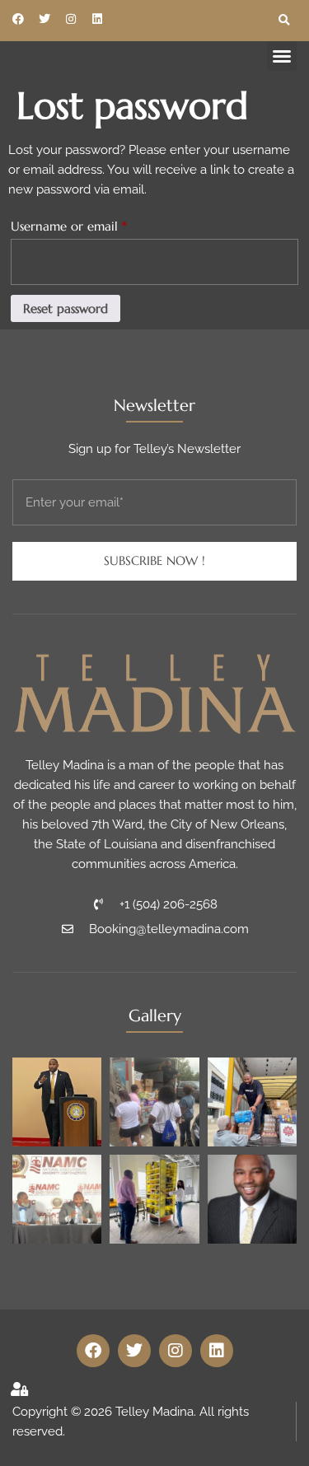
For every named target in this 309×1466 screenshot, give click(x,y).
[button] (284, 20)
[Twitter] (44, 19)
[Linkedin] (97, 19)
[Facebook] (18, 19)
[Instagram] (71, 19)
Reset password (65, 308)
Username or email (93, 224)
